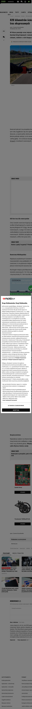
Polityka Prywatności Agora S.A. (16, 359)
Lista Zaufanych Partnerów (9, 400)
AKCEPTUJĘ (16, 410)
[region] (16, 354)
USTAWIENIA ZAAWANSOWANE (16, 405)
